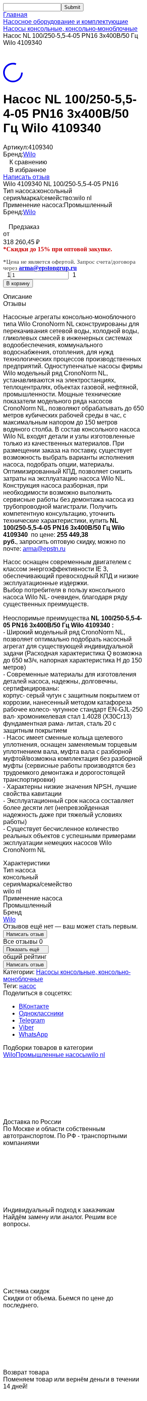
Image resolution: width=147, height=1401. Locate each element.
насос (27, 986)
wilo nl (96, 1054)
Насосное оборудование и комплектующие (65, 21)
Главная (15, 14)
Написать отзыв (26, 177)
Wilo (29, 154)
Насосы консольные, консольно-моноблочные (70, 28)
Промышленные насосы (51, 1054)
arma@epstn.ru (44, 548)
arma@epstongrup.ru (48, 268)
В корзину (18, 283)
